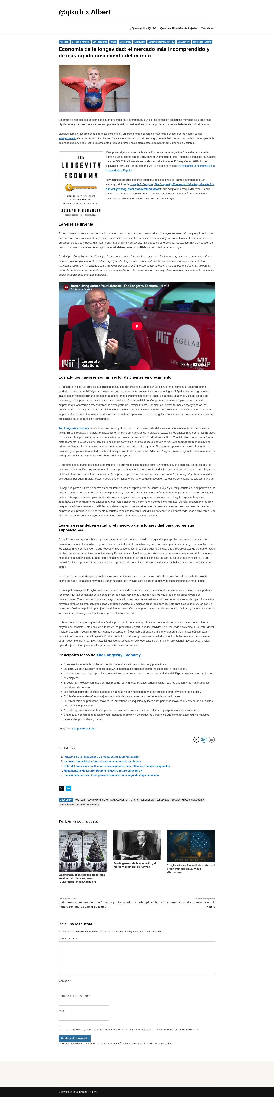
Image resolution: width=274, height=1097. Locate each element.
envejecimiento (67, 138)
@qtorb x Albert (85, 12)
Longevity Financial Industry (161, 42)
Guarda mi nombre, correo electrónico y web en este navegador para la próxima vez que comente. (129, 1029)
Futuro (134, 800)
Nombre (65, 981)
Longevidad (139, 42)
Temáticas (207, 28)
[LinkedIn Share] (204, 740)
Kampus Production (83, 728)
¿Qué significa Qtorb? (143, 28)
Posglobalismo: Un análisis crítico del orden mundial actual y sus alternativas (191, 869)
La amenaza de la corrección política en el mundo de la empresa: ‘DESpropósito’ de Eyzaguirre (82, 878)
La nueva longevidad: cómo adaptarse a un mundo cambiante (102, 761)
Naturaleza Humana (202, 42)
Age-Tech (64, 42)
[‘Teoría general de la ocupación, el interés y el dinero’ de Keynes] (137, 844)
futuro (113, 42)
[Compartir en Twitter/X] (196, 740)
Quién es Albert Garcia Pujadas (179, 28)
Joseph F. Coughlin (141, 184)
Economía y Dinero (80, 42)
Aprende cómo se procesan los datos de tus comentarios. (140, 1043)
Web (61, 1011)
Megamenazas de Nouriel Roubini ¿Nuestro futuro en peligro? (103, 770)
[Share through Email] (212, 740)
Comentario (68, 938)
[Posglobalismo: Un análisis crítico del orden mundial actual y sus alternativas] (191, 845)
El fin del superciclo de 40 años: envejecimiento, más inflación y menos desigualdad (117, 766)
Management (183, 42)
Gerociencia (125, 42)
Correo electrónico (74, 996)
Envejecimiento (100, 42)
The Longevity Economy (118, 655)
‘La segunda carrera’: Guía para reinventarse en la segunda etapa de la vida (111, 775)
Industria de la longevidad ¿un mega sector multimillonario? (102, 756)
